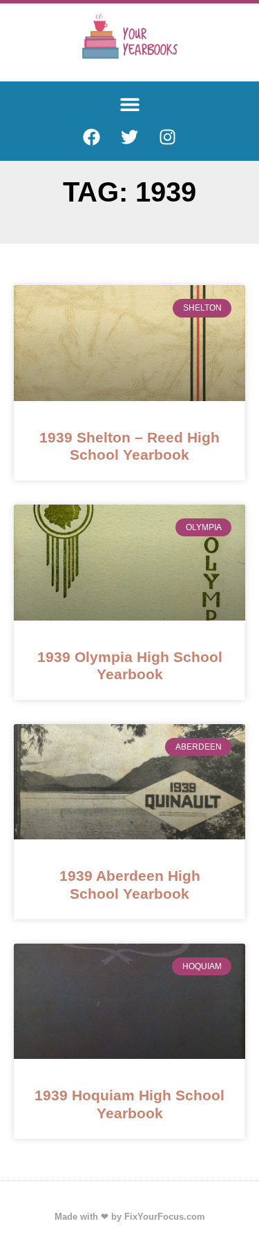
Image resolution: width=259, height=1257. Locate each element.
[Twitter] (130, 136)
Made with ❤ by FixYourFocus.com (130, 1216)
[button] (129, 103)
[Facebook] (92, 136)
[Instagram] (167, 136)
